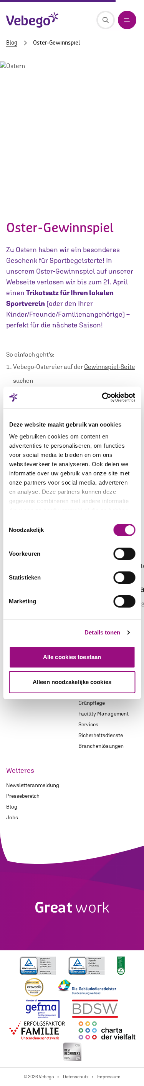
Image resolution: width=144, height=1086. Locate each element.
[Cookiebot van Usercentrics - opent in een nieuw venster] (102, 397)
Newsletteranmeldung (32, 785)
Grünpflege (91, 703)
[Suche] (105, 20)
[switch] (124, 554)
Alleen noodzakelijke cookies (72, 682)
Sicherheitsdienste (100, 735)
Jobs (12, 817)
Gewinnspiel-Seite (109, 366)
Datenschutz (75, 1076)
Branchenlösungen (101, 746)
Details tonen (102, 632)
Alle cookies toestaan (72, 657)
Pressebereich (23, 796)
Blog (11, 43)
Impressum (109, 1076)
